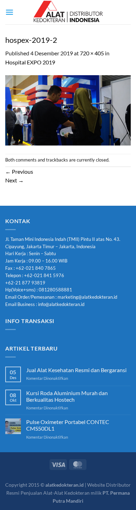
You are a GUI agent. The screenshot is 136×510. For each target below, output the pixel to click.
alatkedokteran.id (64, 485)
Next (14, 180)
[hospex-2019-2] (68, 109)
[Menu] (9, 12)
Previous (19, 171)
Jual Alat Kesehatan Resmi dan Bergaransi (76, 370)
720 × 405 (92, 53)
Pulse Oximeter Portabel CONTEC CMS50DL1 (67, 425)
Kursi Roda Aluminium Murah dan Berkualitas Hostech (67, 396)
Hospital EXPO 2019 (30, 62)
